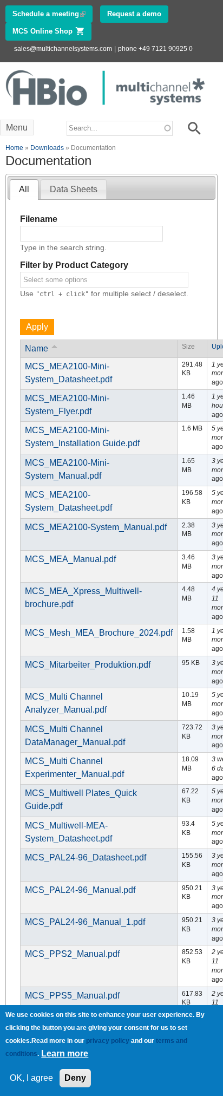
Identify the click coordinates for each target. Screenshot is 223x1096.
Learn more (64, 1053)
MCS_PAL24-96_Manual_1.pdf (85, 922)
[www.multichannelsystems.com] (106, 108)
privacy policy (107, 1041)
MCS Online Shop (51, 31)
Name (36, 348)
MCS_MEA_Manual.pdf (70, 559)
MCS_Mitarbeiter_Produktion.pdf (87, 664)
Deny (75, 1077)
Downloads (47, 148)
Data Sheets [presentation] (73, 189)
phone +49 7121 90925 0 (155, 49)
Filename (38, 219)
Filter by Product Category (74, 265)
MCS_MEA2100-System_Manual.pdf (96, 527)
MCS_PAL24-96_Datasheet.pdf (85, 857)
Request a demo (134, 14)
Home (14, 148)
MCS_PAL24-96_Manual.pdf (80, 890)
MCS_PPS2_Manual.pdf (72, 953)
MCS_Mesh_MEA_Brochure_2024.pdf (99, 632)
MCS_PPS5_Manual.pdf (72, 995)
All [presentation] (24, 189)
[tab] (24, 189)
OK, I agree (31, 1077)
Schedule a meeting (52, 14)
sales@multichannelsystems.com (63, 49)
